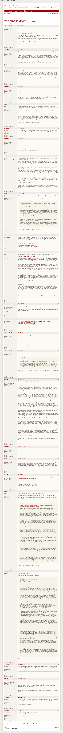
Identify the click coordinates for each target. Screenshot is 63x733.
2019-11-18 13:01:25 (21, 67)
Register (26, 11)
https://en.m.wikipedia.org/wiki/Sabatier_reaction (26, 256)
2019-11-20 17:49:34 (21, 193)
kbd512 (6, 458)
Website (7, 311)
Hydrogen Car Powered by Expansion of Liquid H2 (27, 92)
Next (14, 23)
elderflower (7, 128)
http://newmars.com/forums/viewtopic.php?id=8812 (27, 322)
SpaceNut (6, 49)
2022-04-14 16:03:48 (21, 678)
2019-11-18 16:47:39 (21, 86)
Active (53, 13)
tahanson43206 (8, 25)
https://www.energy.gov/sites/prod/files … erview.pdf (27, 149)
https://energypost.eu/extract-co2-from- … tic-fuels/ (27, 478)
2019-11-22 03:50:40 (21, 303)
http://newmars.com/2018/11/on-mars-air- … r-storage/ (40, 321)
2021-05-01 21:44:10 (21, 474)
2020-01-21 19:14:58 (21, 332)
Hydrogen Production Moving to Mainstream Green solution (20, 21)
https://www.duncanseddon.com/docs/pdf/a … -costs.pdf (28, 485)
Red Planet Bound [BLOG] (26, 7)
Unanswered (57, 13)
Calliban (6, 155)
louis (5, 104)
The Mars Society (17, 7)
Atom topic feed (56, 727)
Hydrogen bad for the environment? (24, 94)
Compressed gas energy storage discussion (26, 306)
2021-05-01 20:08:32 (21, 458)
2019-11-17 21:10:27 (21, 25)
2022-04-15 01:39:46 (21, 697)
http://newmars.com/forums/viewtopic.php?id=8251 (27, 325)
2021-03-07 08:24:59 (21, 350)
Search (21, 11)
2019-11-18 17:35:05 (21, 104)
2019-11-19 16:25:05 (21, 128)
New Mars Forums (11, 5)
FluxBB (57, 728)
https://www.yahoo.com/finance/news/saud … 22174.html (28, 355)
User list (10, 11)
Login (31, 11)
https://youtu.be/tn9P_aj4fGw (23, 713)
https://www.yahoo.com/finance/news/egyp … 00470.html (28, 575)
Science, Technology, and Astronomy (18, 20)
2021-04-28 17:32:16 (21, 446)
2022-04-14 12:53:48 (21, 571)
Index (5, 11)
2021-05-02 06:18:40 (21, 491)
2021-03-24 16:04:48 (21, 379)
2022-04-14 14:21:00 (21, 664)
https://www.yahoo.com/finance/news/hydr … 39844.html (28, 339)
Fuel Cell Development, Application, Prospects (26, 90)
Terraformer (7, 303)
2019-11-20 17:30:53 (21, 155)
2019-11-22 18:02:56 (21, 318)
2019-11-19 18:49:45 (21, 138)
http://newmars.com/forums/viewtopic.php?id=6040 (27, 324)
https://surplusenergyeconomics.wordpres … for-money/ (30, 506)
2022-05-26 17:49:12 (21, 710)
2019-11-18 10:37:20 (21, 49)
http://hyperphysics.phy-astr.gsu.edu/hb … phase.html (28, 246)
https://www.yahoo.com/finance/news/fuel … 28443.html (28, 41)
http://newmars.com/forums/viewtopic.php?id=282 (27, 327)
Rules (16, 11)
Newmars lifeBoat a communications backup (41, 7)
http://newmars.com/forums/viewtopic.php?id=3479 (27, 323)
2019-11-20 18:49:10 (21, 235)
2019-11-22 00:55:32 (21, 252)
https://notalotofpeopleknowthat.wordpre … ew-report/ (27, 682)
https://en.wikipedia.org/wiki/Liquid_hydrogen (26, 245)
